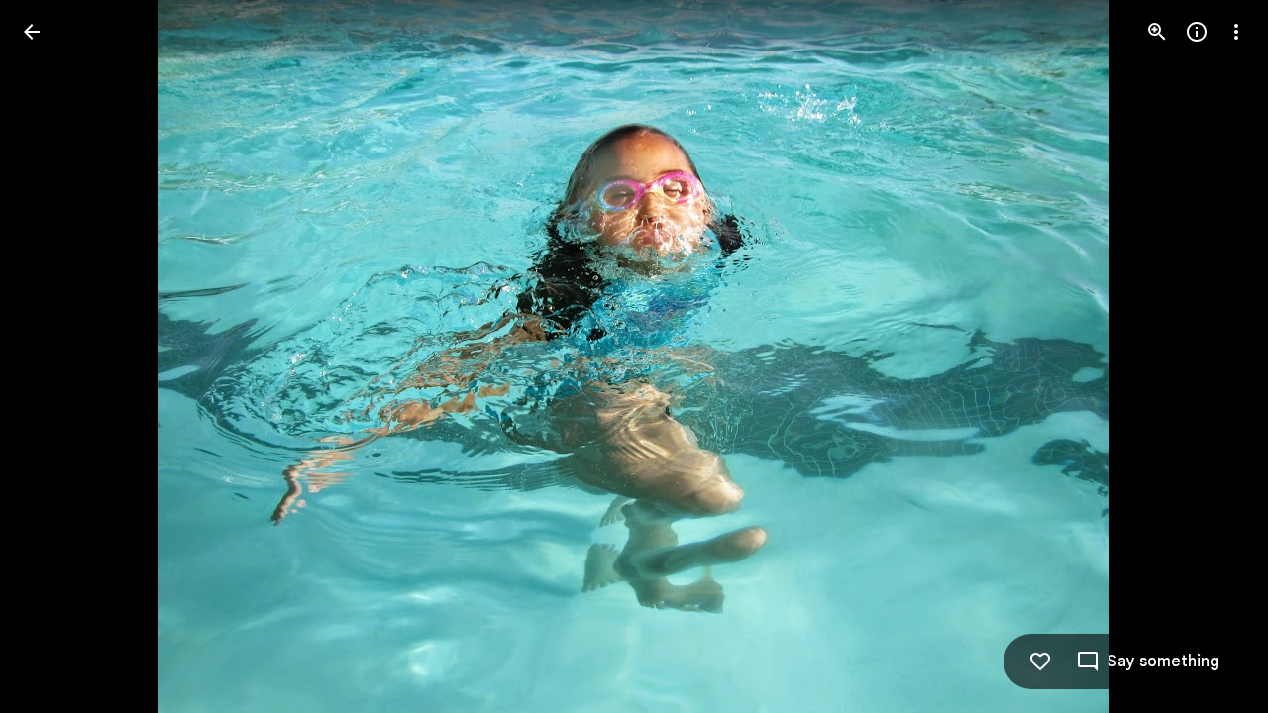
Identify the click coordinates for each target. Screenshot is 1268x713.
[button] (55, 356)
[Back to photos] (31, 31)
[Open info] (1196, 31)
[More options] (1236, 31)
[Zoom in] (1157, 31)
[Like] (1040, 661)
